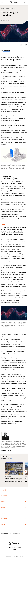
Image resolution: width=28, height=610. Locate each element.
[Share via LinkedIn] (21, 45)
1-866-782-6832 (9, 530)
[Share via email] (26, 45)
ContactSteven (6, 450)
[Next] (25, 472)
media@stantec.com (15, 533)
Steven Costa (6, 50)
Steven (3, 443)
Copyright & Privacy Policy (14, 547)
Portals (14, 549)
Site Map (14, 552)
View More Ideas (6, 458)
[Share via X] (23, 45)
